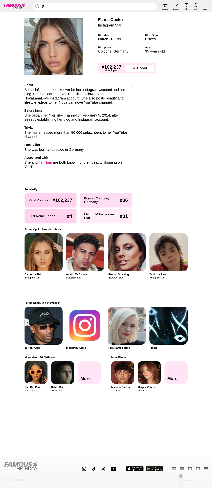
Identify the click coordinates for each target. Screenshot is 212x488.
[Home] (37, 466)
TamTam (45, 162)
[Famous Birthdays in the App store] (135, 468)
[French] (190, 468)
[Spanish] (174, 468)
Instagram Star (110, 25)
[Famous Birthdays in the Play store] (154, 468)
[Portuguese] (182, 468)
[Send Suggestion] (133, 86)
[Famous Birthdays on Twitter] (103, 469)
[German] (206, 468)
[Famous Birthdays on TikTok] (94, 469)
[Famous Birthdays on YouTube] (114, 469)
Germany (120, 51)
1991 (119, 39)
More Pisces (118, 357)
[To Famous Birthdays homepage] (15, 6)
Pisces (150, 39)
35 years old (155, 51)
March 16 (105, 39)
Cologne (105, 51)
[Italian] (198, 468)
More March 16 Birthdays (39, 357)
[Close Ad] (181, 476)
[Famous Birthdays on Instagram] (84, 469)
